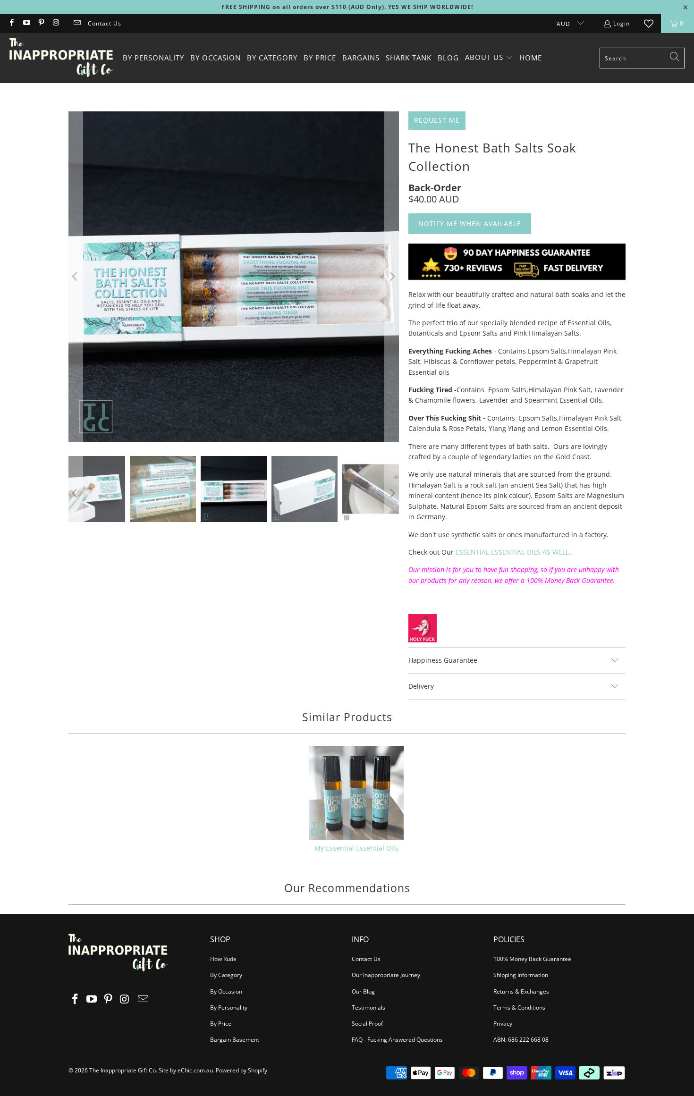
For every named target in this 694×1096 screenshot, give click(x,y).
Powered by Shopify (241, 1070)
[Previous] (75, 276)
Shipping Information (520, 975)
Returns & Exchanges (521, 991)
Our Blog (363, 991)
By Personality (228, 1007)
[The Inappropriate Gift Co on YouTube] (26, 23)
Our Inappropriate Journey (386, 975)
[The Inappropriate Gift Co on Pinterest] (41, 23)
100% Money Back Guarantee (532, 959)
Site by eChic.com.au (186, 1070)
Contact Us (104, 23)
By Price (220, 1024)
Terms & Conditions (519, 1007)
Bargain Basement (234, 1040)
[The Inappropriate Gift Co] (61, 58)
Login (621, 23)
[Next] (391, 276)
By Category (226, 975)
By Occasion (226, 991)
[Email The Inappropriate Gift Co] (77, 23)
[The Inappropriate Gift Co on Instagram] (55, 23)
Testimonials (368, 1007)
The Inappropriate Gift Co (122, 1070)
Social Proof (367, 1024)
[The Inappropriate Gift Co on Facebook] (11, 23)
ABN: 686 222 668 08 (521, 1040)
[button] (489, 57)
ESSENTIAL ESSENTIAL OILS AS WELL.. (514, 552)
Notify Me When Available (469, 223)
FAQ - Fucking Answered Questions (397, 1040)
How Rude (223, 959)
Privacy (502, 1024)
